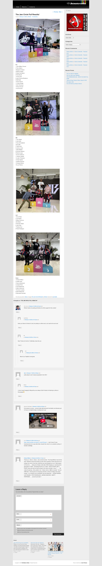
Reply (17, 312)
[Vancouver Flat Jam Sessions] (39, 547)
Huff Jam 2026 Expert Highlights (73, 75)
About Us (24, 7)
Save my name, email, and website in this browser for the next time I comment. (32, 528)
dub (24, 373)
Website (18, 525)
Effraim (29, 16)
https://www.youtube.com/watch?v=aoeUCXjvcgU (35, 442)
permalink (55, 296)
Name (18, 513)
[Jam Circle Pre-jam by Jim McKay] (22, 547)
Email (18, 519)
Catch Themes (84, 562)
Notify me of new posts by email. (23, 532)
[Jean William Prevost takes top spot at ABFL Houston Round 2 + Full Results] (56, 546)
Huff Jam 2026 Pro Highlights (72, 73)
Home (17, 7)
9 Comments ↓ (35, 16)
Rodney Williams (27, 458)
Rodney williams (70, 51)
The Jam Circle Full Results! (37, 296)
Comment (19, 495)
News (26, 296)
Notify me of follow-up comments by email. (25, 530)
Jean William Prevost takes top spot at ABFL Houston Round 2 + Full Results (55, 553)
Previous (55, 12)
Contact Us (32, 7)
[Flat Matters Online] (76, 5)
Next (61, 12)
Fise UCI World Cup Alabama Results (74, 83)
